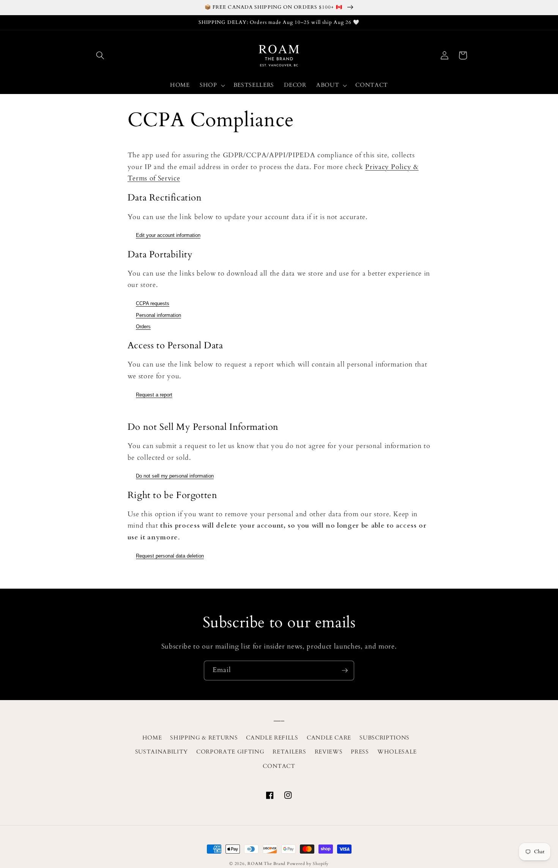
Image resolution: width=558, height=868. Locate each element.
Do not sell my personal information (175, 476)
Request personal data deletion (170, 556)
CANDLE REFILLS (272, 738)
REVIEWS (329, 752)
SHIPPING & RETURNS (204, 738)
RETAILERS (289, 752)
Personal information (158, 315)
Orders (143, 326)
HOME (152, 738)
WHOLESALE (397, 752)
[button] (100, 55)
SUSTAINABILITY (161, 752)
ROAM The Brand (266, 863)
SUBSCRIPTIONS (384, 738)
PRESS (360, 752)
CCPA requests (152, 303)
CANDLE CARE (329, 738)
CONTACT (279, 766)
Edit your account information (168, 235)
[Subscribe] (345, 670)
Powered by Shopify (308, 863)
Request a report (154, 395)
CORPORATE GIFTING (230, 752)
